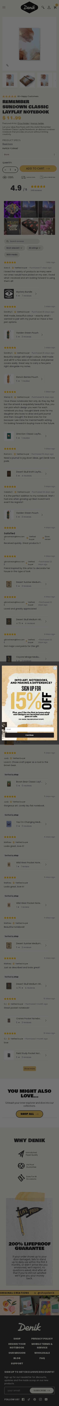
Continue (29, 735)
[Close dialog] (54, 668)
